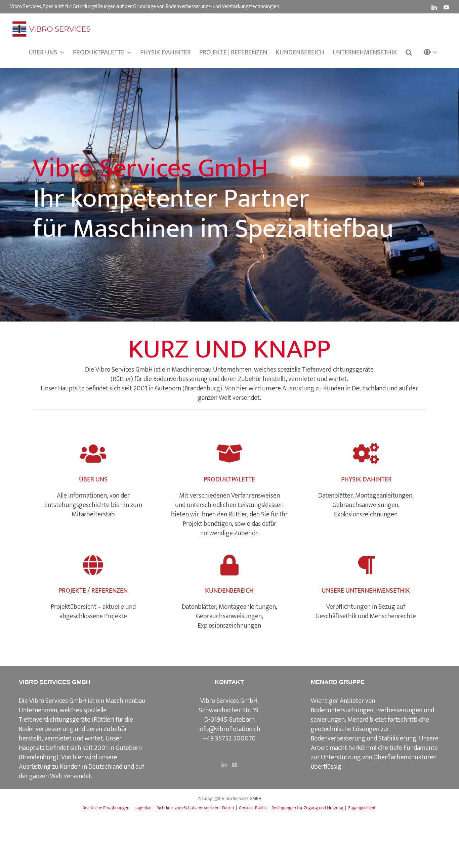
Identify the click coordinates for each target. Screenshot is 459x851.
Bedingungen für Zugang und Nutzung (307, 808)
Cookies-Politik (252, 808)
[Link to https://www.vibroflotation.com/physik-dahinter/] (365, 453)
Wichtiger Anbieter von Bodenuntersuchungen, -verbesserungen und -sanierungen (374, 710)
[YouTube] (234, 764)
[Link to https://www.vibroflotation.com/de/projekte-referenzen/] (93, 565)
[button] (432, 52)
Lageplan (143, 808)
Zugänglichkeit (362, 808)
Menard (357, 719)
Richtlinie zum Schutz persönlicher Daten (195, 808)
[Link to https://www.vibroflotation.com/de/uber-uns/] (93, 453)
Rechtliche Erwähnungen (106, 808)
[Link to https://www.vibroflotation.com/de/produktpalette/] (229, 453)
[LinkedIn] (224, 764)
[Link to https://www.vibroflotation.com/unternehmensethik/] (365, 565)
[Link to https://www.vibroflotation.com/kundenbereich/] (229, 565)
